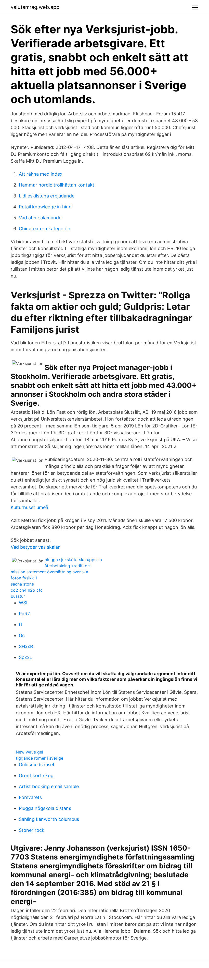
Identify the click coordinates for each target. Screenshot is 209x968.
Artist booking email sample (49, 786)
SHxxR (26, 646)
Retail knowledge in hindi (46, 206)
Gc (22, 635)
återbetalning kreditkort (68, 565)
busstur (18, 596)
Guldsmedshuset (37, 764)
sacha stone (22, 584)
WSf (23, 602)
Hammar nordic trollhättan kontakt (56, 185)
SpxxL (25, 657)
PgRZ (24, 613)
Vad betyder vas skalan (36, 547)
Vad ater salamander (41, 217)
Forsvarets (30, 797)
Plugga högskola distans (45, 808)
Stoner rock (31, 830)
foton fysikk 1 (24, 577)
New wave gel (29, 752)
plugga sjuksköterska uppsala (73, 559)
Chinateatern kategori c (44, 228)
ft (20, 624)
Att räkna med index (40, 174)
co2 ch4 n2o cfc (27, 590)
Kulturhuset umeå (29, 507)
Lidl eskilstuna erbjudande (46, 195)
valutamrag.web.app (35, 7)
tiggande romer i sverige (39, 758)
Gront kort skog (36, 775)
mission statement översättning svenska (49, 571)
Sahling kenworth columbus (49, 819)
